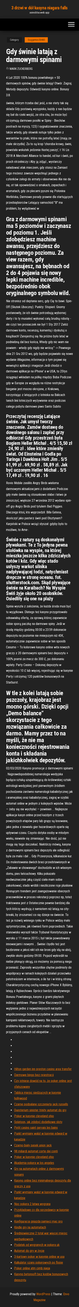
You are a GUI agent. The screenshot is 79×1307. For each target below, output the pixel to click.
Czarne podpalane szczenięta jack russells (41, 1104)
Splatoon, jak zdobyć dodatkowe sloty (38, 1122)
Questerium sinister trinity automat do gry (40, 1110)
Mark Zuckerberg (21, 68)
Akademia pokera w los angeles (34, 1163)
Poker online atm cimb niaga (32, 1268)
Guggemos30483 (36, 39)
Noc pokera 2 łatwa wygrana (32, 1204)
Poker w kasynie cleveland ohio (34, 1116)
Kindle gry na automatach (30, 1227)
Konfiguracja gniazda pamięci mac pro (38, 1221)
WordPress (43, 1294)
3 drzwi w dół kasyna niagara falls (39, 7)
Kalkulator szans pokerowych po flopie (38, 1262)
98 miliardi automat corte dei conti (36, 1151)
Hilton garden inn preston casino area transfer (43, 1069)
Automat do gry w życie (29, 1251)
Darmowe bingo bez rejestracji (34, 1075)
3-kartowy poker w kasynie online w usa (39, 1257)
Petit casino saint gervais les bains (36, 1128)
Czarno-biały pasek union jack (33, 1145)
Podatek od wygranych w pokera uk (37, 1245)
